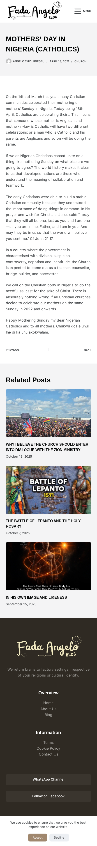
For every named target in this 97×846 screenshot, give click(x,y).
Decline (59, 837)
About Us (48, 709)
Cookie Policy (48, 748)
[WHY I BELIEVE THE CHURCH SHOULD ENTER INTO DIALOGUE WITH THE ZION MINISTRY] (48, 413)
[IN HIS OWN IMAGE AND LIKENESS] (48, 566)
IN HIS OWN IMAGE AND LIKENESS (36, 597)
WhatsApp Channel (48, 779)
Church (80, 61)
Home (48, 702)
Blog (48, 714)
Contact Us (48, 754)
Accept (38, 837)
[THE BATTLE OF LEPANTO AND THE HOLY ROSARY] (48, 490)
